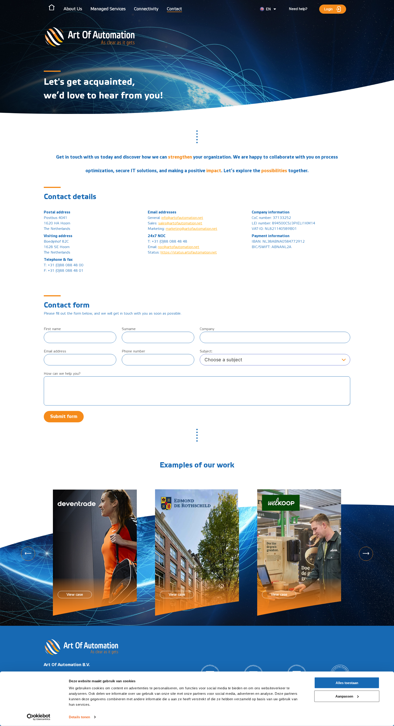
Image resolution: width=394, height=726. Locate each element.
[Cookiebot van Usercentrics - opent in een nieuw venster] (39, 717)
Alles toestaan (347, 683)
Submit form (63, 416)
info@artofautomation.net (182, 218)
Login (329, 9)
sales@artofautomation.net (180, 223)
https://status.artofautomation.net (189, 252)
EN (268, 9)
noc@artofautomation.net (178, 247)
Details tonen (79, 717)
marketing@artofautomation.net (191, 229)
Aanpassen (344, 696)
